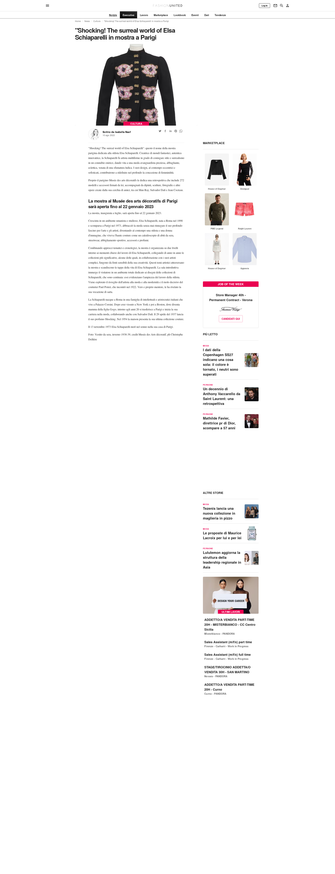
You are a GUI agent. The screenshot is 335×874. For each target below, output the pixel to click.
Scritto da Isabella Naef (117, 132)
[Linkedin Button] (170, 131)
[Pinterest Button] (175, 131)
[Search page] (281, 5)
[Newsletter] (275, 5)
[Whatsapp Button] (181, 131)
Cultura (96, 21)
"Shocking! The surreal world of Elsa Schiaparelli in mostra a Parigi (136, 21)
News (87, 21)
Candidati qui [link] (231, 318)
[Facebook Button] (165, 131)
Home (78, 21)
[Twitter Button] (160, 131)
